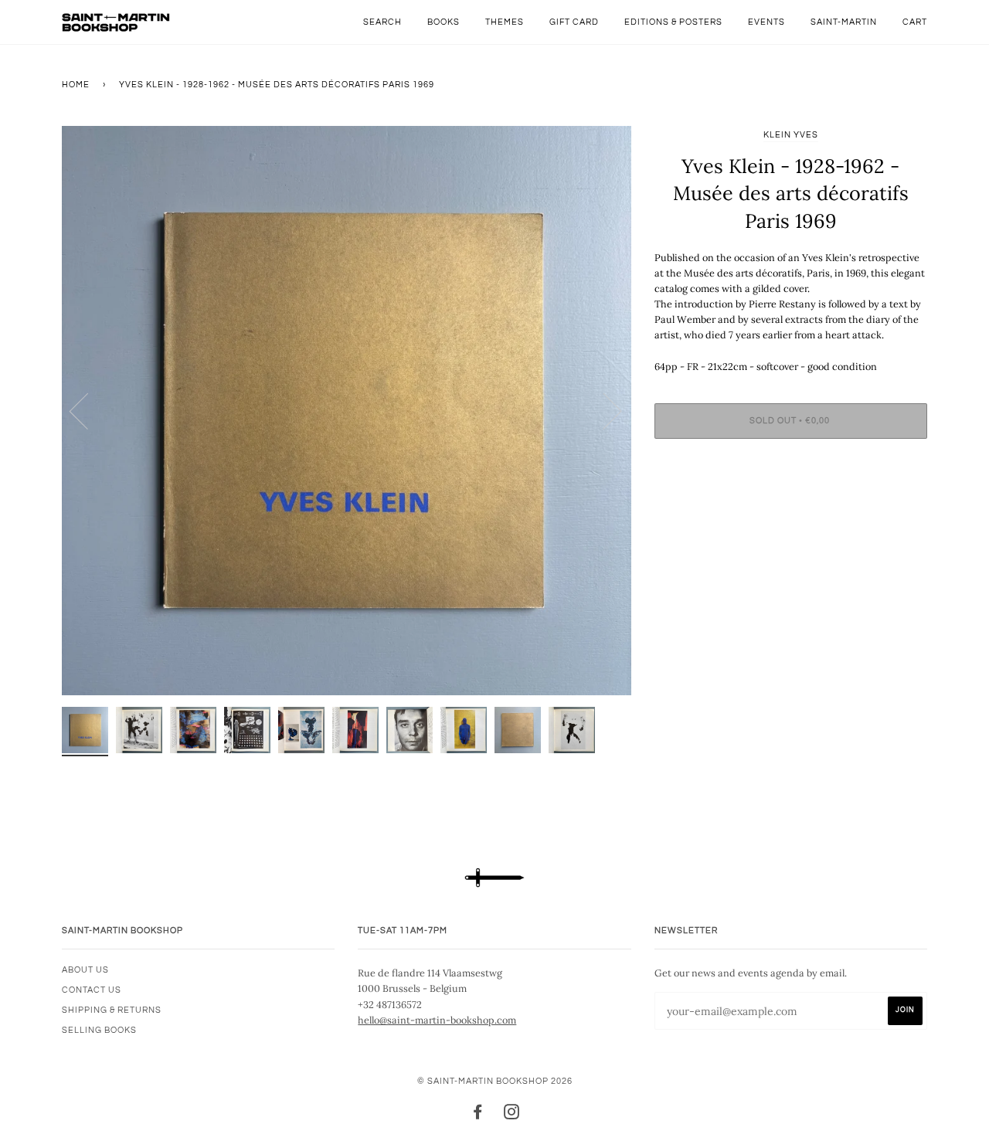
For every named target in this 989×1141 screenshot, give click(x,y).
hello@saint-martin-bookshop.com (437, 1020)
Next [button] (603, 410)
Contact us (91, 990)
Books (443, 22)
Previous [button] (88, 410)
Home (76, 84)
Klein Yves (790, 135)
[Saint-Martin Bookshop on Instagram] (512, 1115)
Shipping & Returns (111, 1010)
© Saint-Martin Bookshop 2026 (495, 1081)
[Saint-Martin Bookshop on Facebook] (478, 1115)
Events (766, 22)
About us (85, 970)
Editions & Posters (673, 22)
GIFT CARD (574, 22)
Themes (504, 22)
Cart (914, 22)
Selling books (99, 1030)
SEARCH (382, 22)
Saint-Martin (844, 22)
